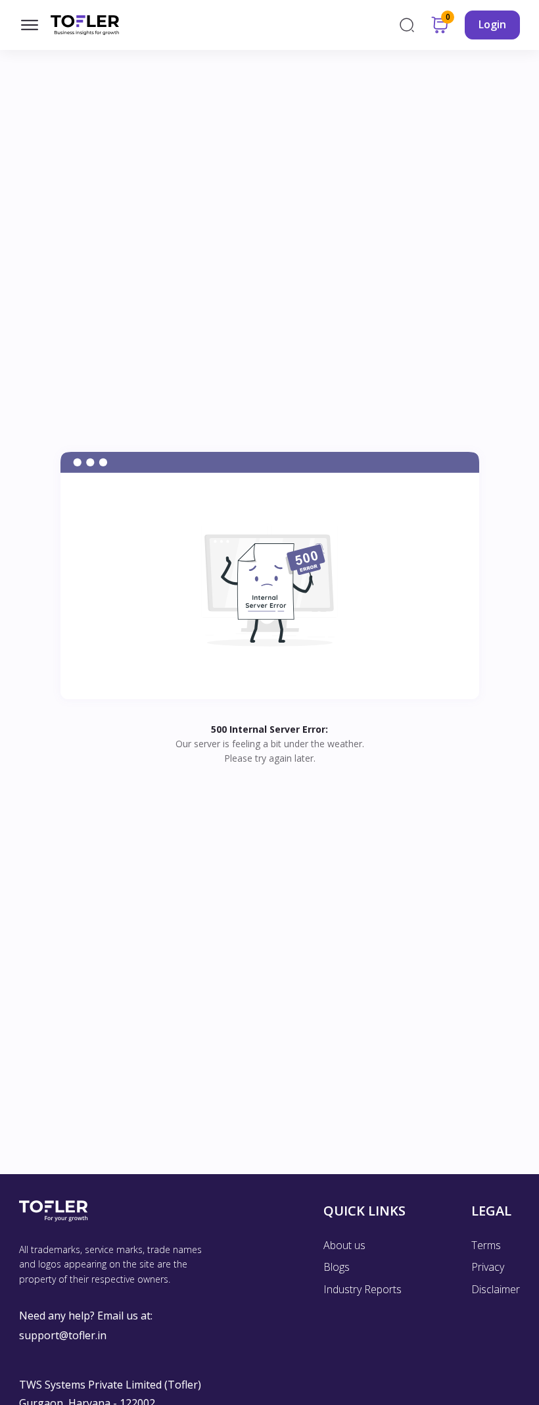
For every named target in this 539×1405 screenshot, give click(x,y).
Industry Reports (362, 1289)
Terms (486, 1245)
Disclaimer (495, 1289)
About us (344, 1245)
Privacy (487, 1267)
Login (492, 24)
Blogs (336, 1267)
